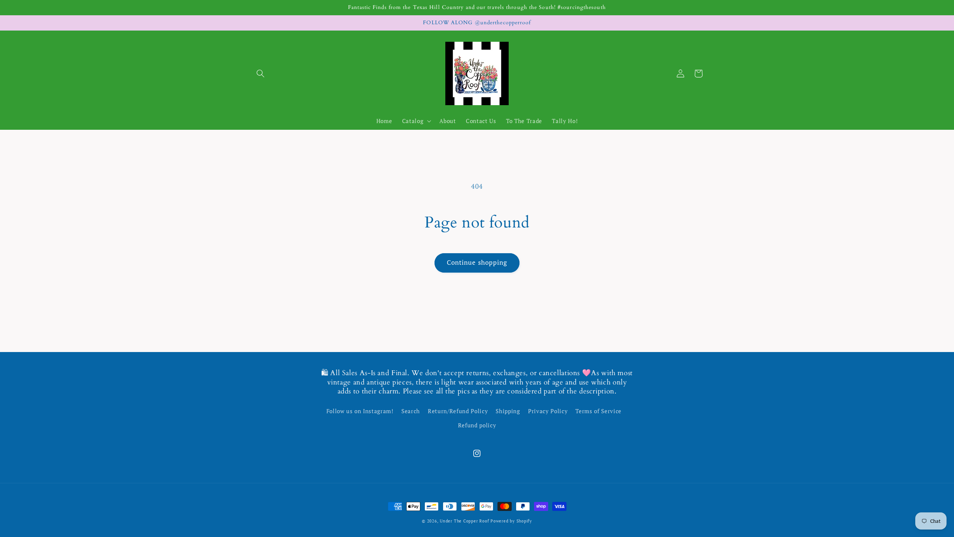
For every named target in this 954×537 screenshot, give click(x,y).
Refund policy (477, 425)
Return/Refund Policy (458, 411)
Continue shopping (477, 262)
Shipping (508, 411)
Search (410, 411)
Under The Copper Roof (464, 521)
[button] (260, 73)
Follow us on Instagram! (360, 411)
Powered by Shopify (511, 521)
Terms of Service (598, 411)
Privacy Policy (548, 411)
